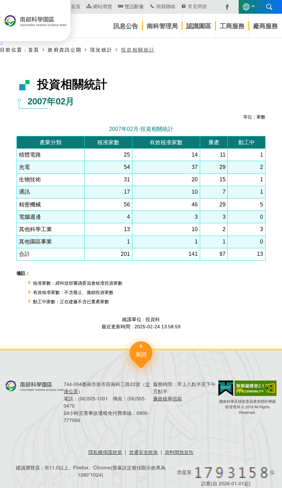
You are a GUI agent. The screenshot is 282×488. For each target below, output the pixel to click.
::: (1, 43)
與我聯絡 (165, 6)
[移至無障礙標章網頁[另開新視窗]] (255, 388)
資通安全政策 (143, 452)
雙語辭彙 (134, 6)
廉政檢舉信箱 (167, 398)
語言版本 (246, 6)
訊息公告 (125, 25)
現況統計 (101, 49)
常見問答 (197, 6)
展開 (141, 354)
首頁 (34, 49)
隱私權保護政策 (105, 452)
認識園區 (198, 25)
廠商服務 (265, 25)
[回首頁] (35, 20)
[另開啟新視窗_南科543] (224, 6)
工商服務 (232, 25)
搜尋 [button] (269, 7)
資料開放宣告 (179, 452)
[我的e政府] (225, 388)
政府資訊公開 (65, 49)
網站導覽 (102, 6)
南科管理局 (162, 25)
